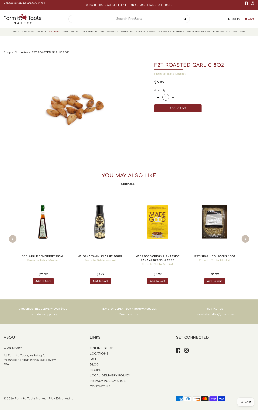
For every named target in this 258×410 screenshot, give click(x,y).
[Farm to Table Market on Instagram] (252, 3)
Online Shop (101, 348)
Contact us (100, 386)
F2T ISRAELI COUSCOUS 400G (214, 256)
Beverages (112, 32)
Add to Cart (43, 281)
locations (132, 314)
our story (13, 347)
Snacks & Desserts (145, 32)
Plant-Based (28, 32)
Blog (94, 364)
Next (245, 239)
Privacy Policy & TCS (108, 381)
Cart (251, 19)
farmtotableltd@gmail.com (215, 314)
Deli (102, 32)
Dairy (65, 32)
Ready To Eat (127, 32)
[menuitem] (15, 32)
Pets (235, 32)
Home (16, 32)
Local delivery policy (43, 314)
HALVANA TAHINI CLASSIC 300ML (100, 256)
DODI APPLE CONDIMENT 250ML (43, 256)
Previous (12, 239)
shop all (128, 184)
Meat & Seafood (89, 32)
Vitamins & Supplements (171, 32)
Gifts (242, 32)
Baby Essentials (221, 32)
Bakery (74, 32)
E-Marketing (65, 398)
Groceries (54, 32)
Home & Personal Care (198, 32)
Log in (235, 19)
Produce (41, 32)
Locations (99, 353)
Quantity (159, 90)
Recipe (95, 370)
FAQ (93, 359)
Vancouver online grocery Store (24, 3)
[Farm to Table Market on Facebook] (247, 3)
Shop (7, 52)
